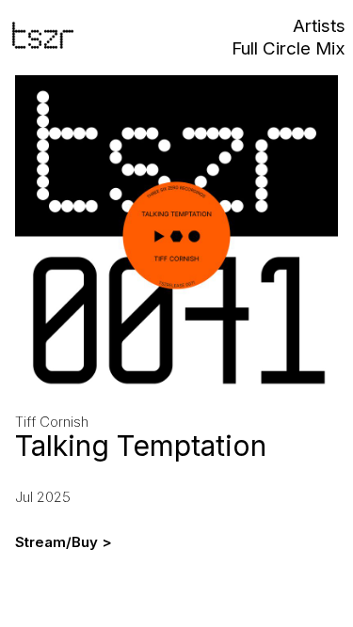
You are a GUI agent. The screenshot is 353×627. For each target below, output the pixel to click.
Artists (319, 27)
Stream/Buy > (63, 542)
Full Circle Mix (288, 49)
